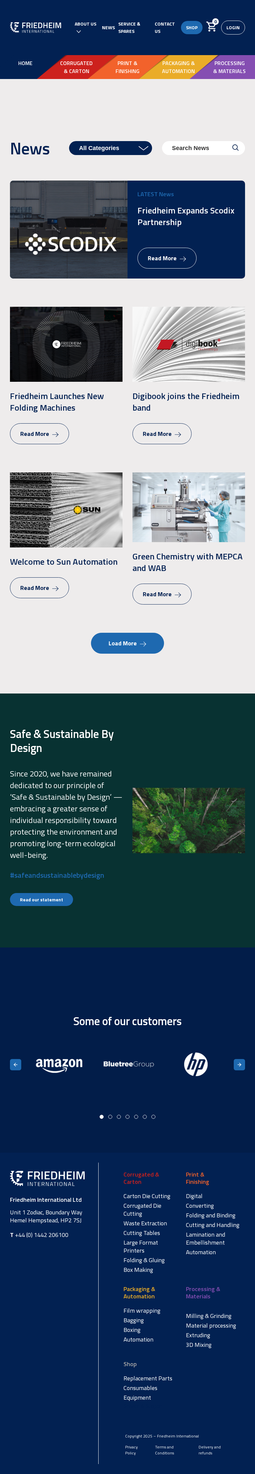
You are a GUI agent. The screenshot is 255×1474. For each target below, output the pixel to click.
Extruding (198, 1335)
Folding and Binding (210, 1215)
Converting (200, 1206)
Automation (201, 1252)
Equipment (137, 1398)
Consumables (140, 1388)
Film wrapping (142, 1311)
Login (233, 27)
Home (25, 63)
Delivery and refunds (210, 1450)
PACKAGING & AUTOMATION (178, 67)
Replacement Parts (148, 1378)
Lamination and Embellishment (205, 1239)
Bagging (134, 1320)
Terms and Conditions (164, 1450)
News (108, 27)
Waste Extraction (145, 1223)
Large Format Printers (141, 1247)
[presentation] (15, 1064)
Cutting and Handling (212, 1225)
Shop (192, 27)
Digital (194, 1196)
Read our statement (41, 899)
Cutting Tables (142, 1233)
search (235, 147)
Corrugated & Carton (76, 67)
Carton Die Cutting (147, 1196)
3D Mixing (199, 1345)
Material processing (211, 1326)
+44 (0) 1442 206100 (39, 1235)
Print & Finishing (127, 67)
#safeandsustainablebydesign (57, 875)
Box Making (138, 1270)
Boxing (132, 1330)
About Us (85, 23)
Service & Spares (129, 27)
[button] (102, 1117)
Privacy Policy (131, 1450)
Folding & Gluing (144, 1260)
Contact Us (165, 27)
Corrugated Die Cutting (142, 1210)
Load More (123, 643)
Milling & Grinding (208, 1316)
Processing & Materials (229, 67)
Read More (163, 258)
